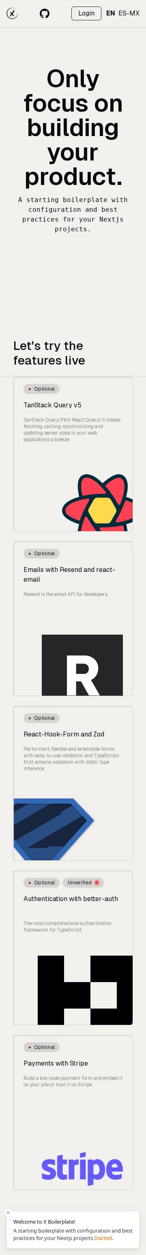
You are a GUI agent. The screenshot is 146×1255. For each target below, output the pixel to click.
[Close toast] (8, 1213)
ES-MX (129, 13)
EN (110, 13)
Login (86, 13)
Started (103, 1238)
